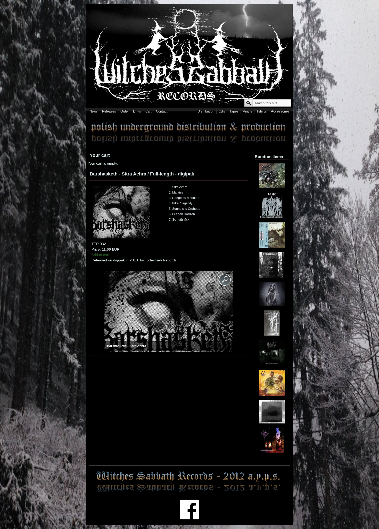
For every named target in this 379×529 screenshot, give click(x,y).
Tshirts (262, 111)
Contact (162, 111)
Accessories (280, 111)
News (93, 111)
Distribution (205, 111)
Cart (148, 111)
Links (137, 111)
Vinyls (247, 111)
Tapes (233, 111)
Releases (109, 111)
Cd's (222, 111)
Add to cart (100, 255)
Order (124, 111)
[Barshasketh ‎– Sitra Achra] (121, 237)
